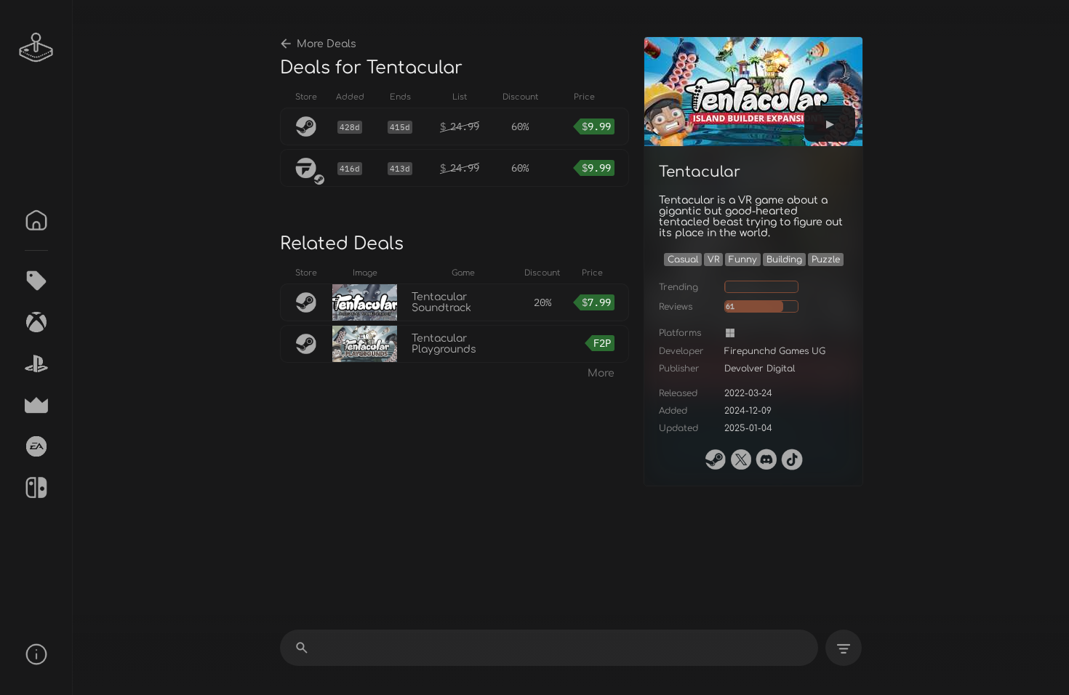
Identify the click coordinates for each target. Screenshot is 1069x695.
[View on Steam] (715, 459)
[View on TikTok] (792, 459)
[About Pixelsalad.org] (36, 654)
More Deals (326, 44)
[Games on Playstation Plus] (36, 363)
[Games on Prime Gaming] (36, 405)
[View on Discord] (766, 459)
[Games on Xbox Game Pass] (36, 322)
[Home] (36, 220)
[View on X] (741, 459)
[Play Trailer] (829, 123)
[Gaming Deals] (36, 280)
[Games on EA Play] (36, 446)
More (601, 373)
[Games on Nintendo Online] (36, 487)
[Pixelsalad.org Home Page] (36, 47)
